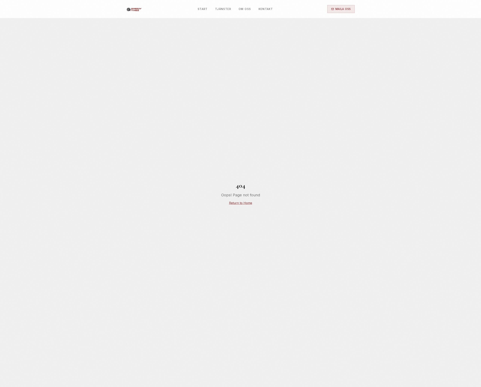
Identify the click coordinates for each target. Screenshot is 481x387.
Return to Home (240, 203)
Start (203, 9)
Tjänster (223, 9)
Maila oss (343, 9)
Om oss (245, 9)
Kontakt (266, 9)
